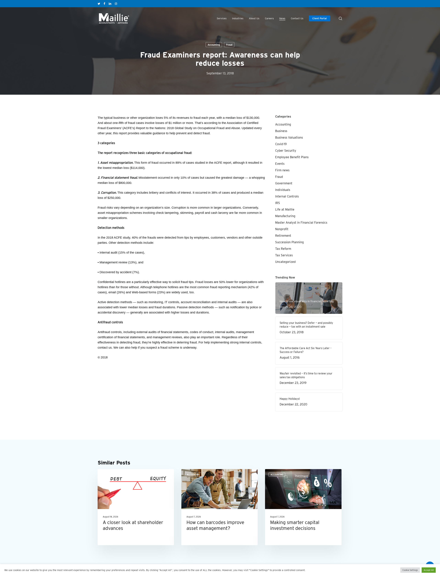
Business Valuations (289, 137)
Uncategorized (285, 262)
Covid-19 (281, 144)
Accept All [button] (429, 570)
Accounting (214, 44)
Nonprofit (281, 229)
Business (281, 131)
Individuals (282, 190)
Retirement (283, 235)
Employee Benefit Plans (292, 157)
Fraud (229, 44)
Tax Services (284, 255)
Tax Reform (283, 248)
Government (283, 183)
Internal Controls (287, 196)
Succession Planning (289, 242)
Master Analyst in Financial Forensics (301, 222)
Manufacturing (285, 216)
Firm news (282, 170)
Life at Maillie (284, 209)
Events (279, 163)
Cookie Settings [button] (410, 570)
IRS (277, 203)
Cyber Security (285, 150)
